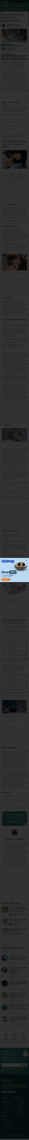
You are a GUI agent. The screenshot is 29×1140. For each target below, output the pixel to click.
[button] (26, 560)
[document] (14, 570)
